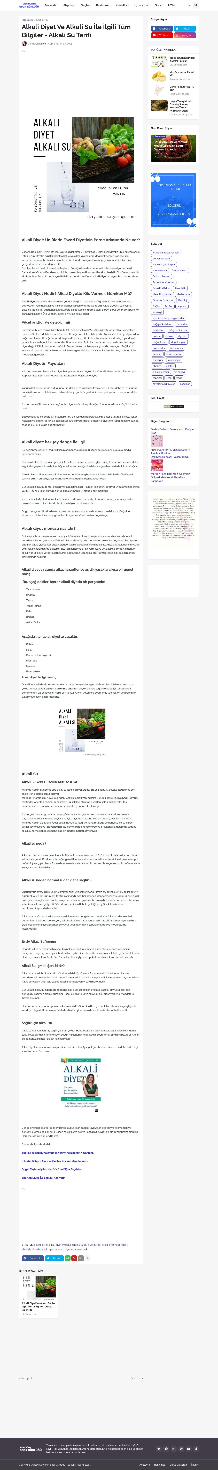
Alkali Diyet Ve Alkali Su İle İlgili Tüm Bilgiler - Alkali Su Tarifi (38, 1307)
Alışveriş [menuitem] (68, 5)
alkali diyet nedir (31, 1249)
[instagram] (174, 1449)
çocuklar (185, 384)
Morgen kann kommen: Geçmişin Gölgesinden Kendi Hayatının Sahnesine (170, 477)
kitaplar (157, 354)
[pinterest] (181, 1449)
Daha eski (135, 1378)
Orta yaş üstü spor (163, 300)
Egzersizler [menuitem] (141, 5)
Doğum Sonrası (161, 276)
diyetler (69, 1249)
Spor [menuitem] (158, 5)
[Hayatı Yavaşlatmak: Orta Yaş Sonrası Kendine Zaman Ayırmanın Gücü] (159, 105)
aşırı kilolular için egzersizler (168, 318)
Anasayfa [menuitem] (50, 5)
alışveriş (181, 306)
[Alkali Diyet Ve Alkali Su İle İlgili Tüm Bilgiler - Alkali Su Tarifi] (38, 1288)
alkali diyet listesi (90, 1244)
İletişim (195, 1464)
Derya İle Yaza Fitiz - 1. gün (182, 88)
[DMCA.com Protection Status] (173, 407)
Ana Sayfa (27, 20)
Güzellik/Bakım (161, 288)
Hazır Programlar (162, 294)
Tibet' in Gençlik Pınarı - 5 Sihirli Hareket (183, 59)
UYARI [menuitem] (172, 5)
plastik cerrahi (161, 372)
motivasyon (174, 360)
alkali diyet (42, 20)
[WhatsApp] (68, 1258)
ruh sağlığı (179, 372)
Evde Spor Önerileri (163, 282)
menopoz (158, 360)
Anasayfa (144, 1464)
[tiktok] (196, 1449)
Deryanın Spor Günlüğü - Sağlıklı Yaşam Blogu (65, 1464)
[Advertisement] (84, 77)
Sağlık (156, 306)
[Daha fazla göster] (87, 1258)
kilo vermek (81, 1249)
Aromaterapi (160, 270)
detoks (169, 336)
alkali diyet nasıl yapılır (114, 1244)
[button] (189, 5)
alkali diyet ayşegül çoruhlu (64, 1244)
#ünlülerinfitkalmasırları (166, 252)
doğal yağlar (178, 342)
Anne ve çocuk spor (164, 264)
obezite (157, 366)
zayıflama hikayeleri (164, 384)
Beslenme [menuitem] (103, 5)
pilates (170, 366)
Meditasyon (183, 294)
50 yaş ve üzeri (161, 258)
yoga (179, 378)
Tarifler (169, 306)
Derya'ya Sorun (178, 1464)
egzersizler (159, 348)
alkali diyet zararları (52, 1249)
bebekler (182, 324)
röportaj (157, 378)
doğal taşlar (159, 342)
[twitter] (159, 1449)
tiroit (169, 378)
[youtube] (189, 1449)
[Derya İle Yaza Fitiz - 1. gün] (159, 90)
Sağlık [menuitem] (85, 5)
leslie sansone (174, 354)
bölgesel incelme (178, 330)
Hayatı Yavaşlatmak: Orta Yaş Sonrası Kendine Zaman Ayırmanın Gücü (181, 106)
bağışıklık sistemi (162, 324)
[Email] (81, 1258)
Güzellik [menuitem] (121, 5)
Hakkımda (160, 1464)
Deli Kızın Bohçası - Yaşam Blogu (170, 457)
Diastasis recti (179, 270)
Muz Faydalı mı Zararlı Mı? (182, 74)
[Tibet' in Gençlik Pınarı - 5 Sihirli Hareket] (159, 61)
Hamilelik (180, 288)
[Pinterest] (74, 1258)
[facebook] (166, 1449)
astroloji (157, 312)
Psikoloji (182, 300)
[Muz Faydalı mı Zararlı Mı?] (159, 76)
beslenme (158, 330)
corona (157, 336)
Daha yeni (26, 1378)
